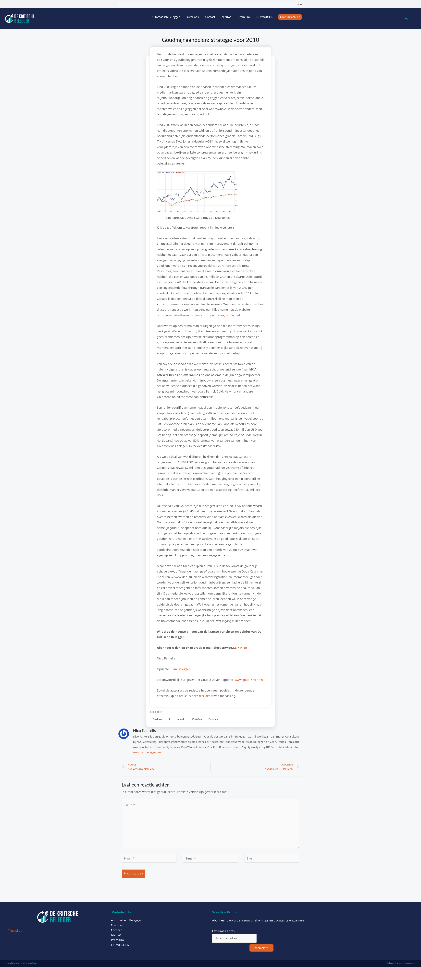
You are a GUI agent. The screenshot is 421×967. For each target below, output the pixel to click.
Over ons (193, 17)
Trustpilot (15, 930)
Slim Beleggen (181, 669)
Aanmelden (261, 948)
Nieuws (226, 17)
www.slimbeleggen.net (147, 752)
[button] (157, 719)
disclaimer (206, 696)
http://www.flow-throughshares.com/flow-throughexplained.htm (201, 315)
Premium (244, 17)
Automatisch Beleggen (166, 17)
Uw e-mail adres (223, 931)
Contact (210, 17)
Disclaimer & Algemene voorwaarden (401, 963)
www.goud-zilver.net (249, 680)
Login (299, 4)
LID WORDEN (264, 17)
